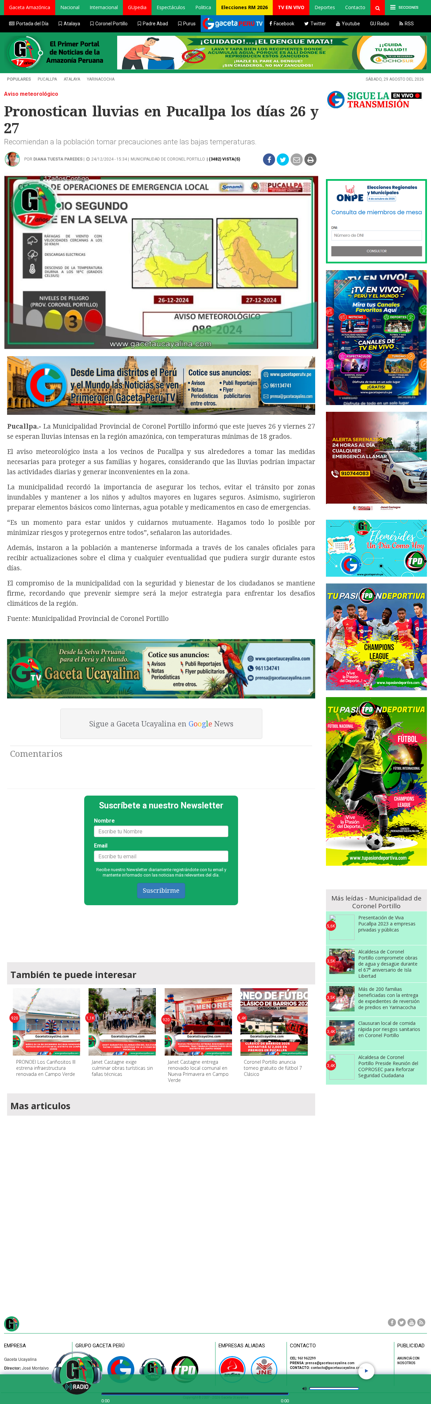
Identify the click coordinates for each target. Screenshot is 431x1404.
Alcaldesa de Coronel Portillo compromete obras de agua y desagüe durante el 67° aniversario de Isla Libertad (388, 963)
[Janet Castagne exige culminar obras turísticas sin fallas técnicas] (122, 1022)
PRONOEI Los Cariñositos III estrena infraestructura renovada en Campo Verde (45, 1068)
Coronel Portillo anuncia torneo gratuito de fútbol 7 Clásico (273, 1068)
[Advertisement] (161, 930)
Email (100, 845)
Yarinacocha (100, 79)
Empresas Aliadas (242, 1346)
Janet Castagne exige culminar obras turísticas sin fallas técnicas (122, 1068)
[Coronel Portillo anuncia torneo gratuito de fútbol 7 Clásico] (274, 1022)
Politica (203, 7)
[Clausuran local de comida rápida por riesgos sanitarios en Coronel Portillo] (342, 1032)
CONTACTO (303, 1346)
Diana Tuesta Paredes (57, 159)
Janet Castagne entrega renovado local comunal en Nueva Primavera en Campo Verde (198, 1071)
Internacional (104, 7)
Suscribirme (161, 890)
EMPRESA (15, 1346)
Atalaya (72, 79)
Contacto (355, 7)
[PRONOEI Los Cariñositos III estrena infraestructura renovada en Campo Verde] (46, 1022)
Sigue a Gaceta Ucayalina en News (161, 724)
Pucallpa (47, 79)
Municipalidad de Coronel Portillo (168, 159)
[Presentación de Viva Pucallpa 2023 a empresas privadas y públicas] (342, 927)
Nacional (69, 7)
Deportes (324, 7)
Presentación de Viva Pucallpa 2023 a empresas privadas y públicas (387, 923)
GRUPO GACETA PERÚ (100, 1346)
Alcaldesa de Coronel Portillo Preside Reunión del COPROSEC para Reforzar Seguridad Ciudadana (388, 1066)
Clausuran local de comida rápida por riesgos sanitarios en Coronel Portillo (389, 1029)
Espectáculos (171, 7)
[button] (29, 7)
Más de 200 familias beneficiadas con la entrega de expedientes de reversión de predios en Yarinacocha (389, 998)
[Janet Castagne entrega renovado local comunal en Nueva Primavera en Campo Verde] (198, 1022)
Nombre (104, 821)
